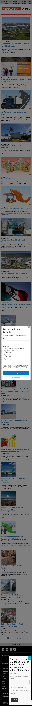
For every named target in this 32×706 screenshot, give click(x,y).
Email (13, 678)
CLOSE (29, 658)
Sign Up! (16, 373)
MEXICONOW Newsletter (12, 359)
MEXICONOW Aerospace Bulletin (15, 349)
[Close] (29, 327)
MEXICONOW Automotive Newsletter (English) (16, 352)
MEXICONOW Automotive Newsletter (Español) (16, 356)
